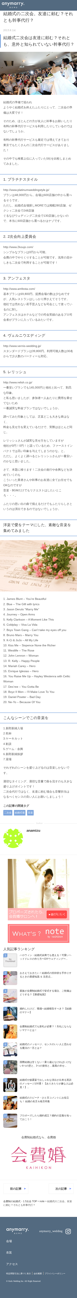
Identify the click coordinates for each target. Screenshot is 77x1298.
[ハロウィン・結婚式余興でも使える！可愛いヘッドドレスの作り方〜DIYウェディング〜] (10, 960)
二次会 (7, 812)
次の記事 (61, 1188)
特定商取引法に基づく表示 (18, 1273)
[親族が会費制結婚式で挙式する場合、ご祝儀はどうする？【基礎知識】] (10, 996)
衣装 (9, 1252)
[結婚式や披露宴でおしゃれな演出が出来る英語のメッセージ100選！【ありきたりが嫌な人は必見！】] (10, 1085)
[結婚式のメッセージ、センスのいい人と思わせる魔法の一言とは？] (10, 1049)
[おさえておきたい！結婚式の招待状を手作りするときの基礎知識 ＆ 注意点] (10, 978)
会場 (9, 1241)
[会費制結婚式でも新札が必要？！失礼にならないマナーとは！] (10, 1032)
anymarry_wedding (51, 1231)
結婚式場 (20, 812)
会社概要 (38, 1273)
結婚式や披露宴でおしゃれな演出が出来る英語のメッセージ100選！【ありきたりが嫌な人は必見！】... (46, 1083)
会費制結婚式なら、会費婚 (38, 1137)
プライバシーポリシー (55, 1273)
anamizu (33, 830)
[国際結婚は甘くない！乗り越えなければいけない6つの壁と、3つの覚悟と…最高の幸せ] (10, 1067)
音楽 (30, 812)
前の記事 (16, 1188)
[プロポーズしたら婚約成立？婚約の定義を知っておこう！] (10, 1121)
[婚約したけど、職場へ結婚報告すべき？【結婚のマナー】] (10, 1014)
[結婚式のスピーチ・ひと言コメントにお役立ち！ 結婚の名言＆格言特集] (10, 1103)
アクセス (12, 1264)
